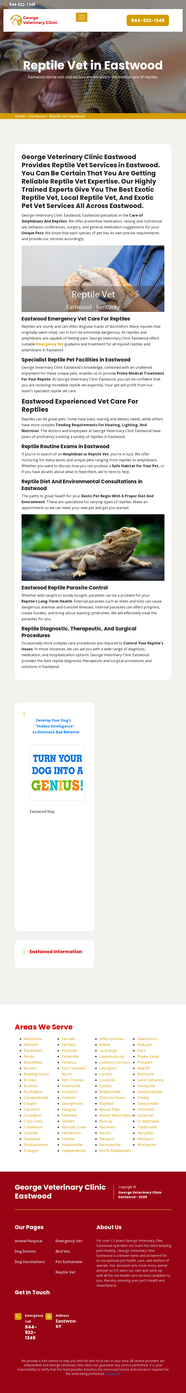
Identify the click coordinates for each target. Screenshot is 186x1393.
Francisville (71, 1085)
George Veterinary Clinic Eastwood (60, 1191)
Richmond (145, 1074)
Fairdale (68, 1038)
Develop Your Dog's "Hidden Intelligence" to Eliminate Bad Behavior (55, 726)
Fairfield (68, 1044)
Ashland (30, 1044)
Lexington (108, 1068)
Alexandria (33, 1038)
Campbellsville (36, 1097)
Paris (141, 1050)
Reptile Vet (66, 1272)
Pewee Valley (148, 1056)
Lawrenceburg (111, 1056)
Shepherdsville (149, 1091)
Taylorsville (147, 1127)
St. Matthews (148, 1121)
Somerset (145, 1115)
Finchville (69, 1050)
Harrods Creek (74, 1127)
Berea (29, 1056)
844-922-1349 (22, 4)
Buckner (31, 1085)
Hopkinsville (72, 1144)
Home (20, 116)
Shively (143, 1097)
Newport (107, 1138)
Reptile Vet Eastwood (67, 116)
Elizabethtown (36, 1144)
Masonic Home (112, 1097)
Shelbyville (146, 1085)
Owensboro (147, 1038)
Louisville (107, 1079)
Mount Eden (109, 1109)
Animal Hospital (28, 1240)
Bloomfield (33, 1062)
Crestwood (33, 1127)
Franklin (69, 1097)
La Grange (108, 1050)
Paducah (144, 1044)
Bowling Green (36, 1074)
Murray (105, 1121)
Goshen (68, 1121)
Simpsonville (148, 1103)
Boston (30, 1068)
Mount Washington (116, 1115)
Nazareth (107, 1127)
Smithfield (145, 1109)
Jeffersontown (111, 1038)
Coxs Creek (33, 1121)
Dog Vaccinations (30, 1261)
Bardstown (33, 1050)
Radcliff (143, 1068)
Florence (69, 1062)
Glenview (69, 1115)
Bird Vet (63, 1251)
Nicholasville (110, 1144)
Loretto (105, 1074)
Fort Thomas (73, 1079)
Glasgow (69, 1109)
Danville (30, 1132)
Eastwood (37, 116)
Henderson (71, 1132)
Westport (145, 1138)
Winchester (147, 1144)
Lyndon (105, 1085)
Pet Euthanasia (69, 1261)
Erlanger (31, 1150)
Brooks (30, 1079)
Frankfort (70, 1091)
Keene (104, 1044)
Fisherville (70, 1056)
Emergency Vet (50, 344)
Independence (74, 1150)
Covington (33, 1115)
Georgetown (72, 1103)
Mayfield (106, 1103)
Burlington (33, 1091)
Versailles (145, 1132)
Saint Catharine (150, 1079)
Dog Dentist (25, 1251)
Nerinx (105, 1132)
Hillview (68, 1138)
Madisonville (110, 1091)
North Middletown (115, 1150)
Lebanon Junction (114, 1062)
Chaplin (30, 1103)
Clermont (32, 1109)
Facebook (113, 1373)
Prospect (144, 1062)
